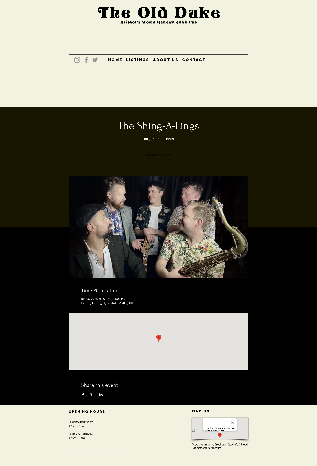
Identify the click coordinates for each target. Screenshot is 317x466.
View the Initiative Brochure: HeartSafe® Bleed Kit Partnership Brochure (220, 446)
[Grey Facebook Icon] (86, 60)
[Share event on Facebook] (83, 394)
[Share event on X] (92, 394)
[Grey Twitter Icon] (95, 60)
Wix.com (118, 452)
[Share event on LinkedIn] (101, 394)
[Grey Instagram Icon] (77, 60)
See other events (158, 159)
